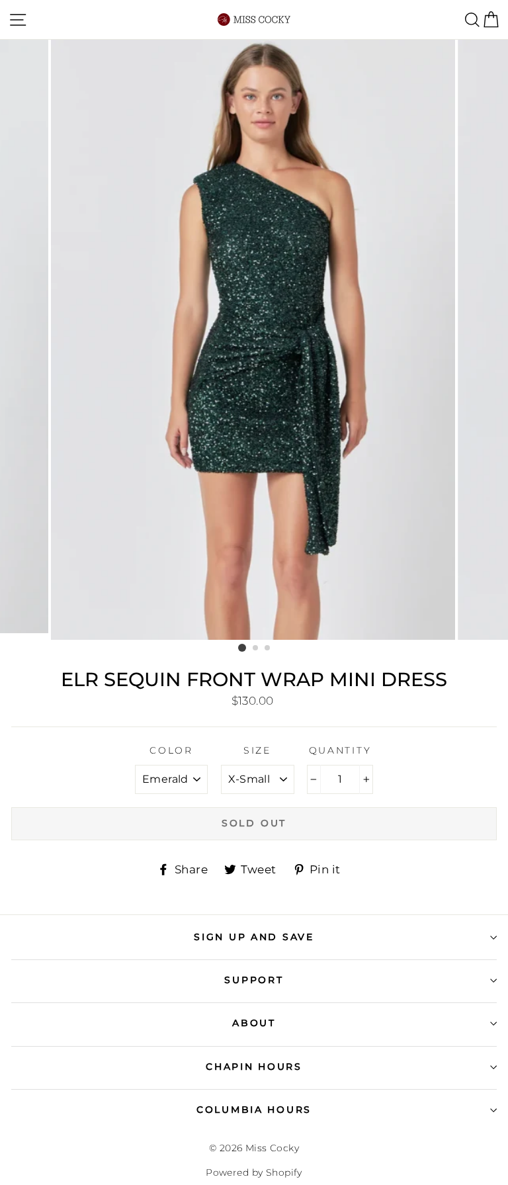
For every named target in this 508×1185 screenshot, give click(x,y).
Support (253, 980)
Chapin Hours (254, 1066)
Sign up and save (254, 937)
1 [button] (242, 648)
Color (171, 750)
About (254, 1023)
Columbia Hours (254, 1109)
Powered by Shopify (254, 1172)
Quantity (340, 750)
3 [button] (268, 648)
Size (257, 750)
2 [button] (256, 648)
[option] (254, 340)
